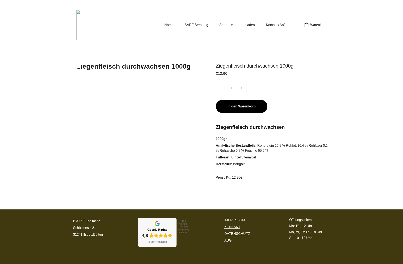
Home (168, 25)
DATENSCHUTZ (237, 233)
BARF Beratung (196, 25)
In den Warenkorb (242, 106)
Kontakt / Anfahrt (278, 25)
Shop (223, 25)
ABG (228, 240)
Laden (250, 25)
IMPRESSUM (234, 220)
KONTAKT (232, 227)
